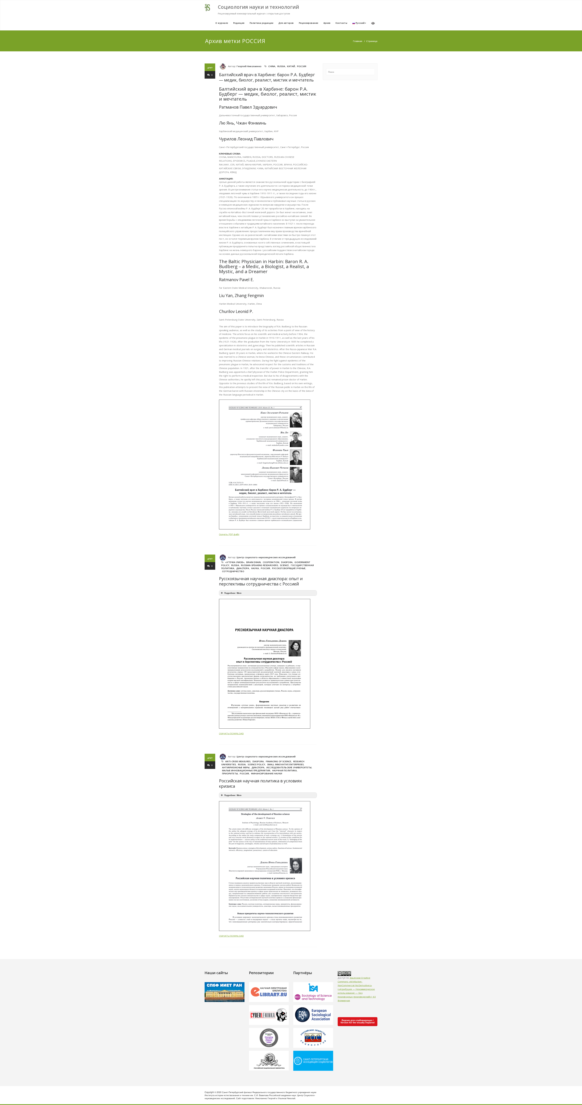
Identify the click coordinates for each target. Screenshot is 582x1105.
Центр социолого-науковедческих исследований (266, 557)
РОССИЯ (301, 66)
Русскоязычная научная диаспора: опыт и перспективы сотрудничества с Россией (261, 581)
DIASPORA (287, 562)
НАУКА (255, 568)
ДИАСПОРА (242, 568)
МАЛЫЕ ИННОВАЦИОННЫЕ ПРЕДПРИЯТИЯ (246, 770)
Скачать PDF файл (229, 534)
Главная (357, 41)
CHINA (271, 66)
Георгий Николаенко (249, 66)
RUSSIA (281, 66)
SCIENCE (284, 565)
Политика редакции (261, 23)
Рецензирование (308, 23)
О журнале (221, 23)
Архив (327, 23)
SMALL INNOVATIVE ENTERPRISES (285, 764)
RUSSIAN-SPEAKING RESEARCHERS (259, 565)
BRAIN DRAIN (253, 562)
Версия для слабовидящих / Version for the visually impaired (357, 1021)
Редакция (238, 23)
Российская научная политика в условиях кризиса (260, 783)
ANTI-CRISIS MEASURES (237, 761)
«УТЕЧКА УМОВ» (234, 562)
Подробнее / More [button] (232, 593)
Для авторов (286, 23)
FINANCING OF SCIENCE (278, 761)
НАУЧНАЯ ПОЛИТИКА (284, 770)
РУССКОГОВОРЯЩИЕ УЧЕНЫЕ (288, 568)
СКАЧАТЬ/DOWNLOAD (231, 733)
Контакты (341, 23)
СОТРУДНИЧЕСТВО (233, 571)
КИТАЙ (291, 66)
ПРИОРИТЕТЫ (230, 773)
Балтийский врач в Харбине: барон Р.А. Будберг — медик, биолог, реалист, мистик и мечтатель (267, 77)
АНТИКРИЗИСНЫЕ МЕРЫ (236, 767)
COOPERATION (271, 562)
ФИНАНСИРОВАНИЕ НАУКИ (266, 773)
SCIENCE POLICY (256, 764)
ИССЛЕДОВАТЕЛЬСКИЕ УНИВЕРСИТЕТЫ (288, 767)
